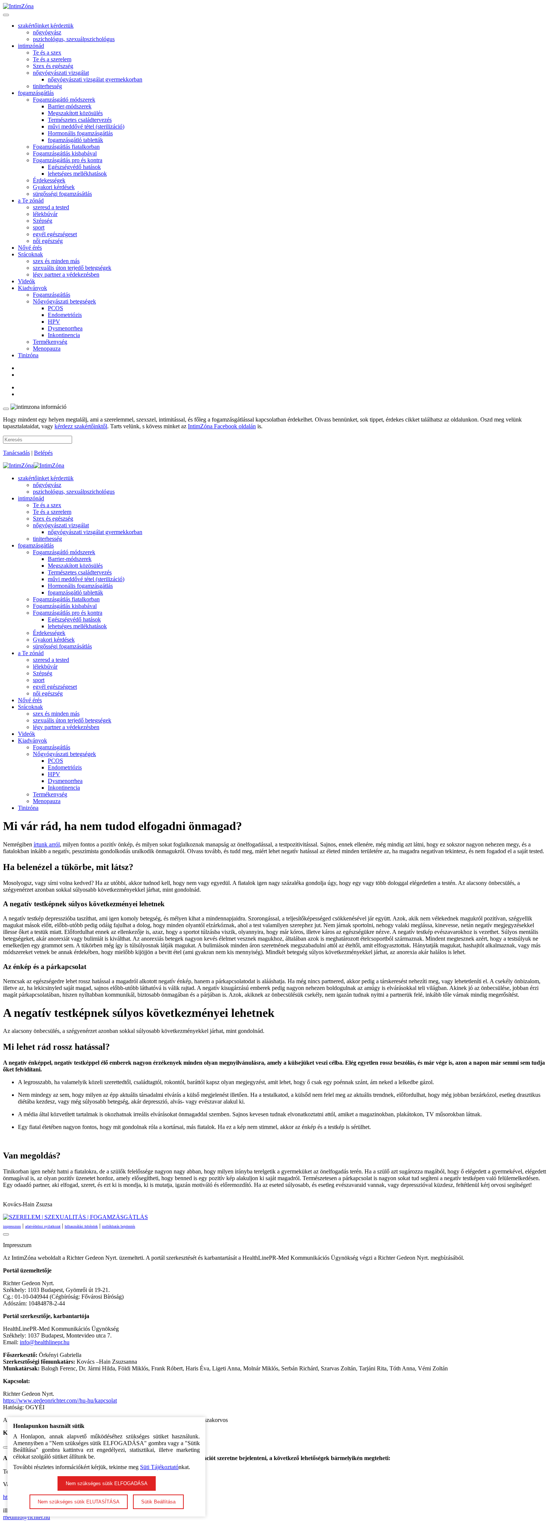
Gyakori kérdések (54, 187)
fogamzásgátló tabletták (75, 140)
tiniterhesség (47, 86)
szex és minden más (56, 261)
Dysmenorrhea (65, 328)
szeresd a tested (51, 207)
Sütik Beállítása (158, 1502)
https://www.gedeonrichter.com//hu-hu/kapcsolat (60, 1400)
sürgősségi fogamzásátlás (62, 194)
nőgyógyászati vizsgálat (61, 73)
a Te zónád (31, 200)
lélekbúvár (45, 214)
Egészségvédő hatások (74, 167)
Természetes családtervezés (80, 120)
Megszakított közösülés (75, 113)
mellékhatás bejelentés (118, 1226)
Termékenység (50, 342)
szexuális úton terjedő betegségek (72, 268)
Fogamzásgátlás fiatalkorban (66, 147)
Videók (26, 281)
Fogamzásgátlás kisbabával (65, 153)
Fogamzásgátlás (51, 294)
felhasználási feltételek (81, 1226)
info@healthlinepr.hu (44, 1342)
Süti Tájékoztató (159, 1467)
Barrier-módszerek (70, 106)
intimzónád (31, 46)
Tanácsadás (16, 453)
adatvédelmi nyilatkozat (43, 1226)
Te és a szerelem (52, 59)
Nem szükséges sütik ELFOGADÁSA (107, 1483)
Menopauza (47, 348)
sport (38, 227)
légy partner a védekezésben (66, 274)
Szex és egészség (53, 66)
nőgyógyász (47, 32)
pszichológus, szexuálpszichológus (74, 39)
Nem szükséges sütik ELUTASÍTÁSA (79, 1502)
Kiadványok (32, 288)
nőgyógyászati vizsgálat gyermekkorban (95, 79)
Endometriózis (65, 315)
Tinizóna (28, 355)
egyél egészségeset (55, 234)
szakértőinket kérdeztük (46, 25)
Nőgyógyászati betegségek (64, 301)
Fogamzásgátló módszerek (64, 99)
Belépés (43, 453)
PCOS (55, 308)
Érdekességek (49, 180)
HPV (54, 321)
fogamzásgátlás (36, 93)
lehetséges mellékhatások (77, 173)
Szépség (42, 221)
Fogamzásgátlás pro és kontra (67, 160)
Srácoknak (30, 254)
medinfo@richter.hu (26, 1517)
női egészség (48, 241)
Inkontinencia (64, 335)
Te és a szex (47, 52)
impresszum (12, 1226)
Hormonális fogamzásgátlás (80, 133)
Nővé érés (30, 247)
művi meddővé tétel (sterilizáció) (86, 126)
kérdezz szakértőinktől (81, 426)
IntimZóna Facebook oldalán (222, 426)
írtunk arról (47, 844)
